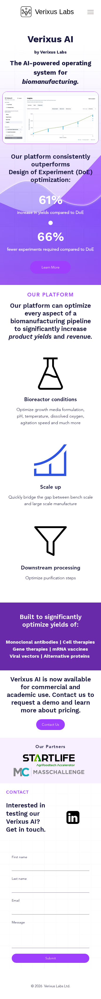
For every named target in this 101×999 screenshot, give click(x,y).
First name (19, 857)
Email (15, 900)
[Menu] (90, 12)
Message (18, 922)
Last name (19, 878)
